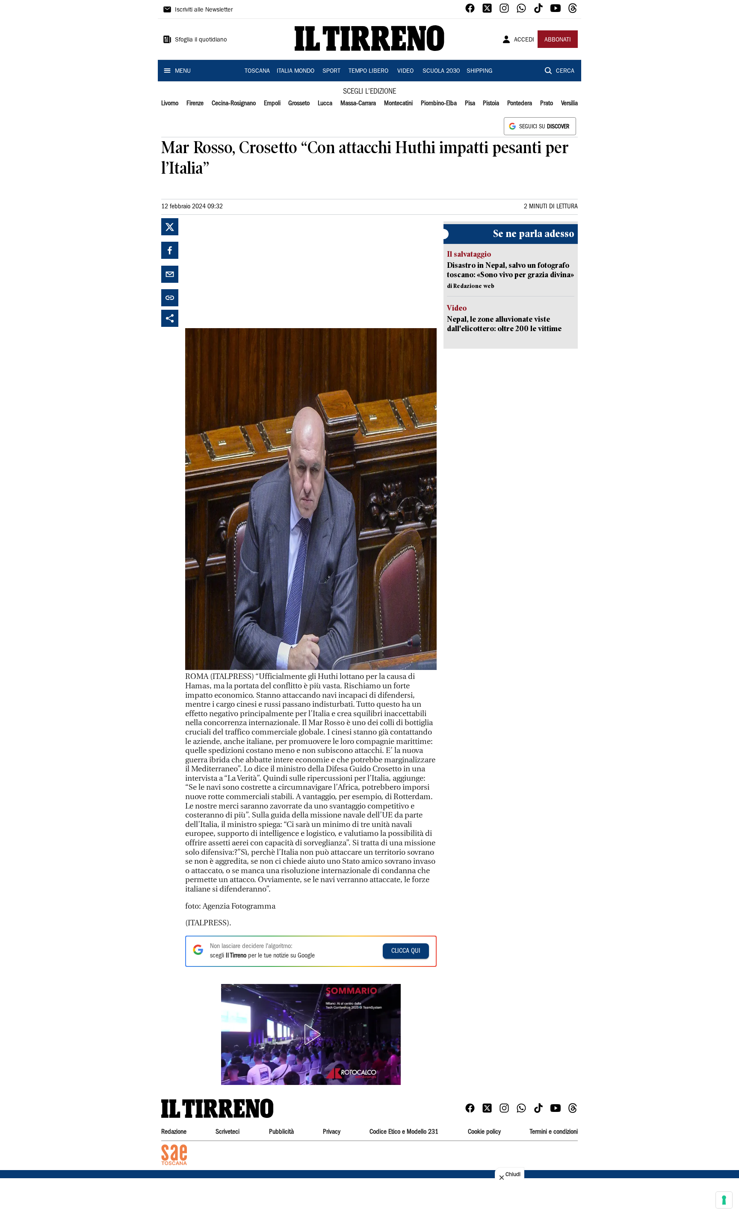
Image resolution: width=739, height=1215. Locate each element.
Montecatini (398, 104)
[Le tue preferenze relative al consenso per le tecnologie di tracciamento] (724, 1200)
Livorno (169, 104)
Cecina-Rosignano (234, 104)
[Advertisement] (249, 271)
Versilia (569, 104)
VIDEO (405, 71)
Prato (546, 104)
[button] (311, 1034)
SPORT (331, 71)
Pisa (470, 104)
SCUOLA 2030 (441, 71)
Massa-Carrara (358, 104)
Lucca (325, 104)
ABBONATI (557, 40)
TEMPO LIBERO (368, 71)
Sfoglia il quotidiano (201, 40)
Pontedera (519, 104)
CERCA (565, 71)
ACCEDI (524, 40)
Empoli (272, 104)
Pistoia (491, 104)
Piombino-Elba (439, 104)
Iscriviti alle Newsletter (204, 10)
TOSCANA (257, 71)
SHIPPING (479, 71)
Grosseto (299, 104)
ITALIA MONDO (295, 71)
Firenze (195, 104)
